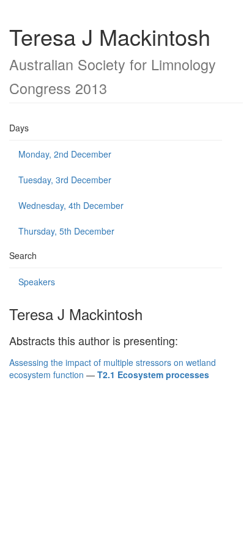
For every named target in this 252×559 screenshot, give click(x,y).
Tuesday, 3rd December (64, 180)
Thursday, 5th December (66, 231)
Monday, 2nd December (64, 154)
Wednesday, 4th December (71, 205)
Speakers (36, 282)
